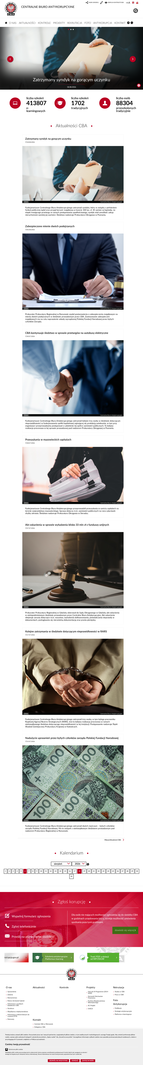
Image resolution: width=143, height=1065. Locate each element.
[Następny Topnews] (133, 59)
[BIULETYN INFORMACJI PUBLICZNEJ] (137, 3)
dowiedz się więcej (124, 930)
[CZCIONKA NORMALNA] (126, 3)
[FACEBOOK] (128, 23)
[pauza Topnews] (139, 85)
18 (78, 870)
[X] (132, 23)
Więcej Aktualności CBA (112, 840)
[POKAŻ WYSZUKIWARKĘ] (136, 10)
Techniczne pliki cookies (16, 1049)
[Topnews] (10, 59)
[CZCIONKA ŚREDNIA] (127, 3)
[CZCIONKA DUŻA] (129, 3)
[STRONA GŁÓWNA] (6, 23)
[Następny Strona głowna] (134, 958)
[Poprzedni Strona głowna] (6, 958)
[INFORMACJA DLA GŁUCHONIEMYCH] (101, 3)
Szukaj (87, 864)
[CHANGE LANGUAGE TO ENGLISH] (133, 3)
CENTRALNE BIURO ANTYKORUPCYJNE (47, 6)
